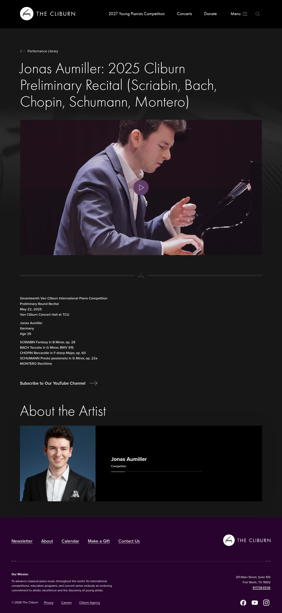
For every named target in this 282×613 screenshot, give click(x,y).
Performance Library (43, 51)
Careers (66, 602)
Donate (210, 13)
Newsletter (22, 541)
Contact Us (129, 541)
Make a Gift (99, 541)
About (47, 541)
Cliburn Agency (89, 602)
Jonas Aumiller (129, 459)
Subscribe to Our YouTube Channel (53, 383)
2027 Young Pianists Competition (136, 13)
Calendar (70, 541)
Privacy (49, 602)
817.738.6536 (261, 587)
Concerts (184, 13)
